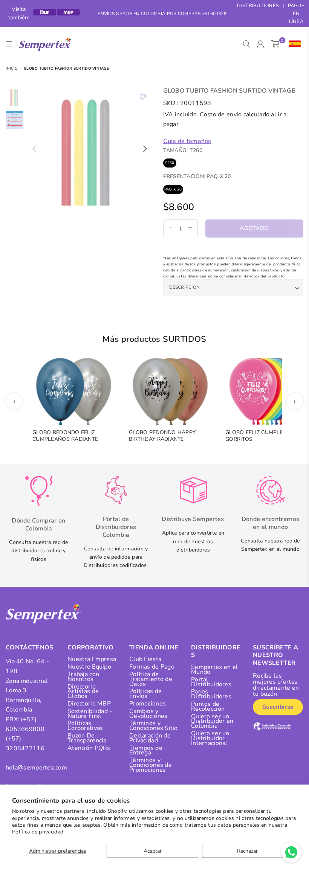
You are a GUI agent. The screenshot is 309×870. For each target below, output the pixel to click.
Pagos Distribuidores (211, 694)
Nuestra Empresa (91, 659)
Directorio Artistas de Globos (83, 692)
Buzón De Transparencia (87, 738)
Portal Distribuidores (211, 682)
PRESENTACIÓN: (197, 176)
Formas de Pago (151, 667)
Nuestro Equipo (89, 667)
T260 (169, 163)
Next (145, 148)
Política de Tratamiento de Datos (150, 679)
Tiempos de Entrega (145, 750)
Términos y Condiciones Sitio (153, 725)
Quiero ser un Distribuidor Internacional (210, 738)
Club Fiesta (145, 659)
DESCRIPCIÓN (184, 287)
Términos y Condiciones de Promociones (150, 765)
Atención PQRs (88, 748)
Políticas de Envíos (145, 693)
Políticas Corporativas (85, 725)
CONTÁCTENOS (30, 647)
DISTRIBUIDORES (258, 5)
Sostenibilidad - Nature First (89, 713)
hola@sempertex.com (36, 767)
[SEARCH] (247, 44)
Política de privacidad (37, 831)
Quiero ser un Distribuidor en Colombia (212, 721)
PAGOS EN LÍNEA (296, 13)
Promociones (147, 703)
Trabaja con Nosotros (83, 676)
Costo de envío (221, 114)
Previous (34, 148)
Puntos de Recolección (208, 706)
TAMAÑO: (182, 150)
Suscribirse (278, 707)
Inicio (12, 68)
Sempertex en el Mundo (214, 669)
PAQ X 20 (173, 189)
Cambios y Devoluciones (148, 713)
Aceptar (153, 851)
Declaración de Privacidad (150, 738)
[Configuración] (293, 44)
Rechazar (247, 851)
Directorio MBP (89, 703)
